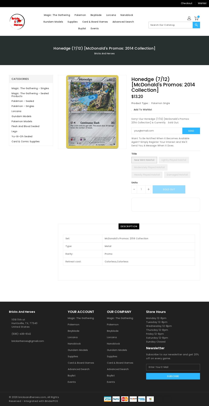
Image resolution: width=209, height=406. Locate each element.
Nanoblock (74, 343)
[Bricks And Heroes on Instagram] (17, 3)
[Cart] (196, 18)
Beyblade (73, 331)
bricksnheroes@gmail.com (28, 341)
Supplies (73, 356)
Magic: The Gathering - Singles (30, 88)
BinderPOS (51, 401)
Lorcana (16, 111)
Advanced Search (79, 369)
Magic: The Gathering (81, 318)
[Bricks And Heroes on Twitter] (11, 3)
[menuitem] (57, 15)
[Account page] (189, 18)
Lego (14, 131)
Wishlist (202, 3)
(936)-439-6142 (21, 333)
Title (134, 153)
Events (72, 382)
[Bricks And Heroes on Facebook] (5, 3)
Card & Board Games (81, 362)
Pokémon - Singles (23, 106)
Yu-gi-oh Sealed (22, 136)
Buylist (72, 375)
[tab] (31, 88)
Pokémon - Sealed (23, 101)
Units (134, 182)
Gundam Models (22, 116)
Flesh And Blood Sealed (25, 126)
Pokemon (73, 324)
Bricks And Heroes (104, 53)
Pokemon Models (22, 121)
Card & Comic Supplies (26, 141)
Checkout (186, 3)
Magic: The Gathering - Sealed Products (30, 95)
